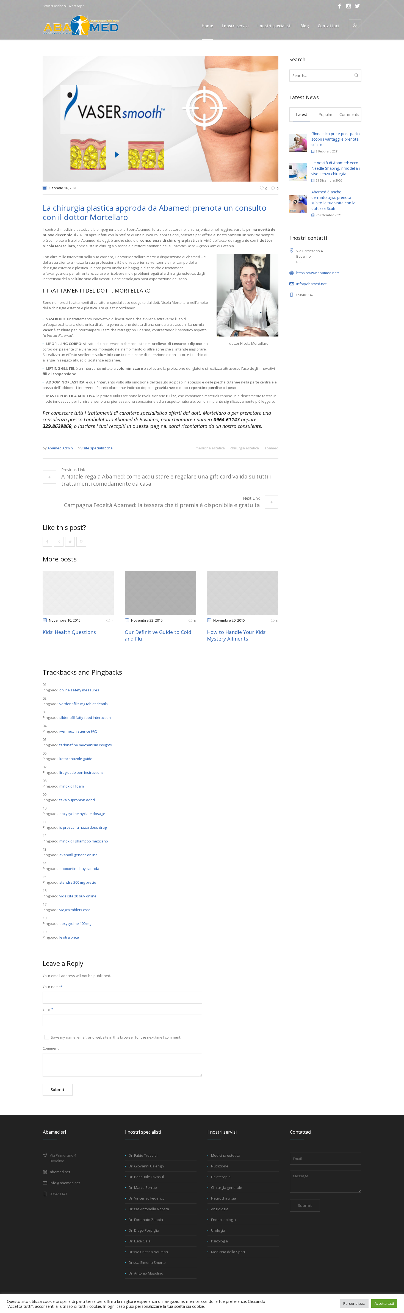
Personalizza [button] (354, 1303)
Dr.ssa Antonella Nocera (149, 1208)
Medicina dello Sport (228, 1251)
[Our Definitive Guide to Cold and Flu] (160, 593)
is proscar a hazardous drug (83, 827)
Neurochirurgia (223, 1198)
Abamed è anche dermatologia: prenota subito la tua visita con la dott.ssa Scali (333, 200)
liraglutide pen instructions (81, 772)
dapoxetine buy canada (79, 868)
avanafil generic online (78, 854)
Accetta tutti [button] (384, 1303)
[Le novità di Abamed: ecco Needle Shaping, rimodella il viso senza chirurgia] (298, 171)
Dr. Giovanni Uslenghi (147, 1166)
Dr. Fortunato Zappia (146, 1219)
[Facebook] (339, 6)
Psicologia (219, 1241)
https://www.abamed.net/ (317, 272)
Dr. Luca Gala (140, 1241)
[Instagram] (348, 6)
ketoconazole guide (75, 758)
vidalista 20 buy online (77, 896)
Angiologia (219, 1208)
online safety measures (79, 690)
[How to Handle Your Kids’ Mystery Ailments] (242, 593)
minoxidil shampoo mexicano (83, 841)
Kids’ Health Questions (69, 632)
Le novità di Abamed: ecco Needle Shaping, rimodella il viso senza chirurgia (336, 168)
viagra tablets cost (74, 909)
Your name (53, 986)
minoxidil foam (71, 786)
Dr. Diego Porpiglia (144, 1230)
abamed (271, 448)
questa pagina (149, 426)
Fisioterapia (221, 1176)
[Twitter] (357, 6)
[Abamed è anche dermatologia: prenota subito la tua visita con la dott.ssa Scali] (298, 203)
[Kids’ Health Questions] (78, 593)
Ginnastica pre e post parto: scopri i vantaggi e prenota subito (336, 139)
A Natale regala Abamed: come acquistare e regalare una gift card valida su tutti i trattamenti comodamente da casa (166, 480)
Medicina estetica (225, 1155)
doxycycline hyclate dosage (82, 813)
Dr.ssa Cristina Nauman (148, 1251)
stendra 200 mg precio (77, 882)
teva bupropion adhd (77, 799)
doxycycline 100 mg (75, 923)
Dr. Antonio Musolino (146, 1273)
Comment (51, 1048)
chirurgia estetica (244, 448)
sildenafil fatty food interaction (85, 717)
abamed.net (60, 1171)
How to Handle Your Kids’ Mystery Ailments (236, 635)
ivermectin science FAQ (78, 731)
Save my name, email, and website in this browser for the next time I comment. (116, 1037)
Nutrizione (219, 1166)
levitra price (69, 937)
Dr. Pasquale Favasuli (147, 1176)
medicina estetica (210, 448)
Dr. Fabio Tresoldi (143, 1155)
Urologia (218, 1230)
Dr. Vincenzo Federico (147, 1198)
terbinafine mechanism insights (85, 744)
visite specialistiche (97, 448)
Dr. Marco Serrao (143, 1187)
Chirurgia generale (226, 1187)
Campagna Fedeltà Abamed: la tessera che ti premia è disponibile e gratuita (162, 505)
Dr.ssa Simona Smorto (147, 1262)
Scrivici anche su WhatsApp (64, 6)
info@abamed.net (311, 283)
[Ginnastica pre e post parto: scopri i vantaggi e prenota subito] (298, 142)
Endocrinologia (223, 1219)
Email (48, 1009)
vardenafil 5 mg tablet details (83, 703)
